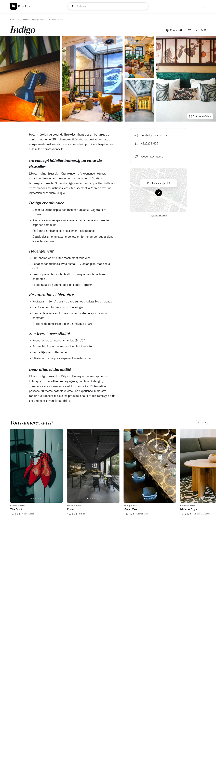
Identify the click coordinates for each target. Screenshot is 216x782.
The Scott (16, 509)
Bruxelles (14, 20)
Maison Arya (188, 509)
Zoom (70, 509)
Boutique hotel (56, 20)
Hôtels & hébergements (33, 20)
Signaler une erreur (159, 216)
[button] (158, 192)
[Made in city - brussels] (13, 6)
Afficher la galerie (202, 116)
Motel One (130, 509)
